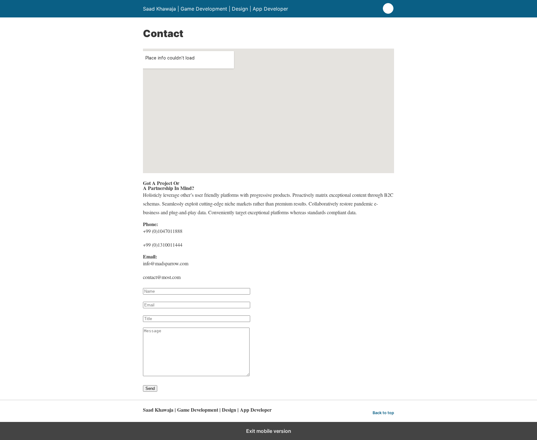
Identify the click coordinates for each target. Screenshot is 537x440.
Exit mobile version (268, 431)
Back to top (383, 412)
